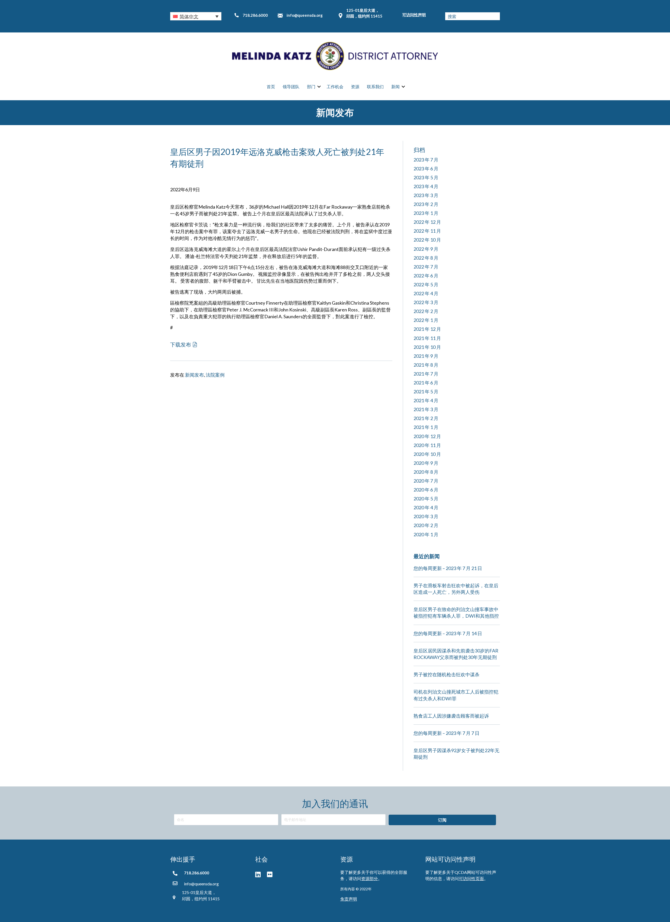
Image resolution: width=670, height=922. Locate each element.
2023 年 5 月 (426, 177)
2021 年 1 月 (426, 427)
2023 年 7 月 (426, 160)
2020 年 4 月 (426, 507)
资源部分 (369, 878)
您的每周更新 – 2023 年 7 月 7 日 (446, 733)
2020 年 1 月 (426, 534)
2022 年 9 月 (426, 249)
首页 (271, 86)
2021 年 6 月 (426, 382)
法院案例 (215, 375)
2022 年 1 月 (426, 320)
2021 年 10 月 (427, 347)
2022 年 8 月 (426, 258)
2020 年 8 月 (426, 472)
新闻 (395, 86)
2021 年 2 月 (426, 418)
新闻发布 (194, 375)
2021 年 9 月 (426, 356)
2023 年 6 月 (426, 168)
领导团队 (291, 86)
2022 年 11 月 (427, 231)
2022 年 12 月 (427, 222)
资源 (355, 86)
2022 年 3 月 (426, 302)
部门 (311, 86)
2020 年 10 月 (427, 454)
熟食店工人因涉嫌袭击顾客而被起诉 (451, 716)
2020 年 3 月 (426, 516)
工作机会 (335, 86)
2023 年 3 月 (426, 195)
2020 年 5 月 (426, 498)
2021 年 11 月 (427, 338)
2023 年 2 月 (426, 204)
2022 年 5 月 (426, 284)
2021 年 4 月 (426, 400)
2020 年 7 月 (426, 481)
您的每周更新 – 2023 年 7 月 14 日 (448, 633)
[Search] (496, 16)
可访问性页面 (471, 878)
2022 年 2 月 (426, 311)
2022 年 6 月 (426, 275)
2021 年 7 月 (426, 374)
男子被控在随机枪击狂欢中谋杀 (446, 674)
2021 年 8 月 (426, 365)
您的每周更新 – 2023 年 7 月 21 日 (448, 568)
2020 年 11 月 (427, 445)
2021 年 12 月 (427, 329)
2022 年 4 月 (426, 293)
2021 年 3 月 (426, 409)
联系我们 (375, 86)
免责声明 (348, 898)
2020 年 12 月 (427, 436)
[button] (195, 16)
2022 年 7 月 (426, 267)
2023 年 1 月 (426, 213)
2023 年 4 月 (426, 186)
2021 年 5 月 (426, 391)
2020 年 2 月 (426, 525)
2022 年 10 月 (427, 240)
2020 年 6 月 (426, 490)
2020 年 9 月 (426, 463)
